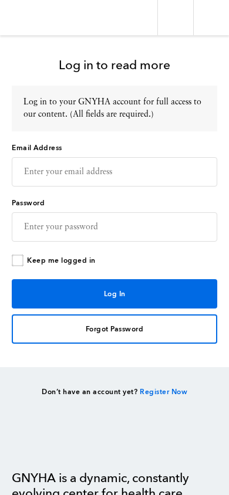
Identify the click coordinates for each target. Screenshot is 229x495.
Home (41, 444)
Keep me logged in (61, 261)
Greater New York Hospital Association (44, 17)
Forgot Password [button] (115, 329)
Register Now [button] (163, 392)
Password (28, 203)
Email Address (37, 148)
